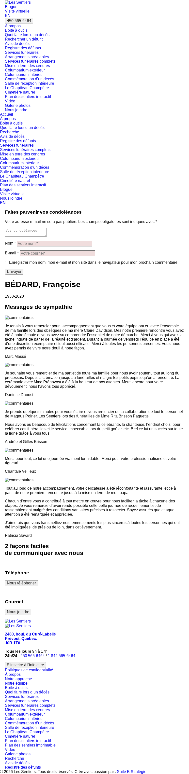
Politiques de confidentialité (29, 670)
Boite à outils (16, 30)
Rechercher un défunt (24, 39)
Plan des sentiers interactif (28, 97)
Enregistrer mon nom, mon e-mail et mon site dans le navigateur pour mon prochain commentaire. (93, 262)
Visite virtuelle (17, 11)
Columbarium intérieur (24, 74)
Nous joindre (16, 110)
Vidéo (10, 101)
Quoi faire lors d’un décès (27, 35)
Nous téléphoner (21, 583)
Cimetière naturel (20, 92)
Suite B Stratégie (131, 772)
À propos (13, 26)
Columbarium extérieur (25, 70)
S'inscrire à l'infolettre (25, 665)
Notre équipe (16, 683)
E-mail (12, 253)
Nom (10, 243)
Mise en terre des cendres (27, 66)
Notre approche (18, 679)
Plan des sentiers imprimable (30, 745)
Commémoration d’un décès (29, 79)
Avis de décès (17, 43)
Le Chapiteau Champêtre (27, 88)
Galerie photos (18, 105)
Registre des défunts (23, 48)
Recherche (9, 132)
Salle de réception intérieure (29, 83)
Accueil (6, 114)
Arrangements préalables (27, 57)
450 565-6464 (19, 21)
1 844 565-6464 (61, 656)
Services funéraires (22, 52)
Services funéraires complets (30, 61)
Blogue (11, 7)
